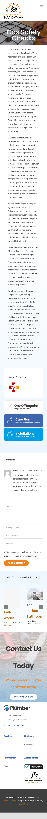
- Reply (40, 470)
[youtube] (18, 725)
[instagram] (14, 725)
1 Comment (37, 623)
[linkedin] (23, 725)
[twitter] (9, 725)
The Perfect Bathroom (35, 611)
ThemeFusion (9, 801)
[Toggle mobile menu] (41, 6)
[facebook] (5, 725)
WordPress (23, 804)
